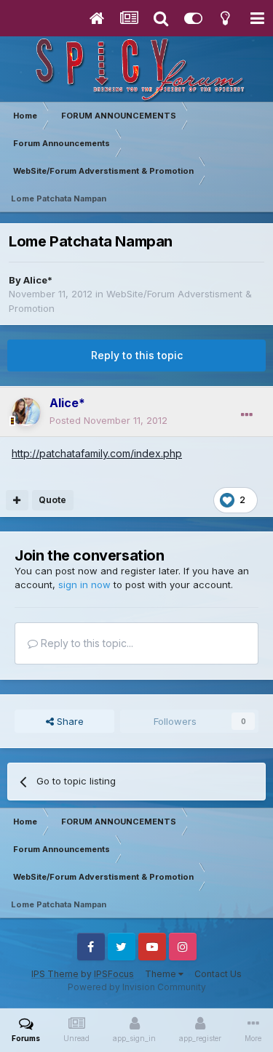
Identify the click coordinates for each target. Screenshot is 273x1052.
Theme (161, 973)
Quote (52, 499)
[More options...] (246, 415)
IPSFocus (114, 973)
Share (69, 721)
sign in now (84, 584)
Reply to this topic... (85, 643)
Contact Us (218, 973)
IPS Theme (55, 973)
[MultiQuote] (17, 500)
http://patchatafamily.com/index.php (97, 453)
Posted (108, 420)
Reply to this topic (137, 355)
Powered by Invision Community (137, 986)
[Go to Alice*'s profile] (26, 412)
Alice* (37, 280)
